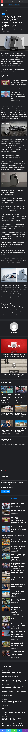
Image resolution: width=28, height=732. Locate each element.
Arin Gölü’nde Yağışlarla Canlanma (21, 413)
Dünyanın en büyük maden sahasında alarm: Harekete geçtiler (18, 548)
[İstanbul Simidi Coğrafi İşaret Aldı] (6, 506)
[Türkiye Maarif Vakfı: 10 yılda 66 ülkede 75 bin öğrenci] (21, 423)
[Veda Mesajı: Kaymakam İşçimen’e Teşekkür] (7, 423)
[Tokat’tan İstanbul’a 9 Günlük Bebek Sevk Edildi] (7, 408)
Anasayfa (5, 10)
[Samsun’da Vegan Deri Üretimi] (6, 619)
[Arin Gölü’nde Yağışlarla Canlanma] (21, 408)
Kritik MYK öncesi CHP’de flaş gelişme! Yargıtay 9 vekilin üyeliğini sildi (18, 625)
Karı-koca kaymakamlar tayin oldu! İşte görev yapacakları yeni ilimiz (20, 397)
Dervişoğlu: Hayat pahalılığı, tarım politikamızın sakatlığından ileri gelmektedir (16, 609)
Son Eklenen (14, 498)
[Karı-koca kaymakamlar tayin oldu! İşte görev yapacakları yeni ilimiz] (21, 389)
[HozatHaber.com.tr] (14, 5)
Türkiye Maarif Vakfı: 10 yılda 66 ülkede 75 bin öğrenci (20, 430)
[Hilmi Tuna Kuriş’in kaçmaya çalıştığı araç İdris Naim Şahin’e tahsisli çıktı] (5, 94)
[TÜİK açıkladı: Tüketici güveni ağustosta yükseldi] (6, 542)
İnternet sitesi (4, 476)
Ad (2, 465)
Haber (9, 10)
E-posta (3, 470)
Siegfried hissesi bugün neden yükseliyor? (13, 535)
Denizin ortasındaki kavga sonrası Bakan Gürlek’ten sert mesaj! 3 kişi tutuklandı (7, 397)
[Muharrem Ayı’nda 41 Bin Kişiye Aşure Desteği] (6, 601)
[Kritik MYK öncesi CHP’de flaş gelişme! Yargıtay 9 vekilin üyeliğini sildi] (6, 626)
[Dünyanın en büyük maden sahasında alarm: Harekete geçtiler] (6, 549)
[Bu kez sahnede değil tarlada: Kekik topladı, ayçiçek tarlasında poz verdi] (6, 644)
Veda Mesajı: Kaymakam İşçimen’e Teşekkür (7, 430)
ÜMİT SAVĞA (6, 29)
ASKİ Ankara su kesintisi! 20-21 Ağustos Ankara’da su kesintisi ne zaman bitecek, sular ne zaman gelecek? (18, 634)
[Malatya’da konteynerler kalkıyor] (6, 512)
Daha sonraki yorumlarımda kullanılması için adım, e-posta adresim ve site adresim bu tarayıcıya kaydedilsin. (13, 485)
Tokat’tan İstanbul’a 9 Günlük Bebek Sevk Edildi (7, 414)
